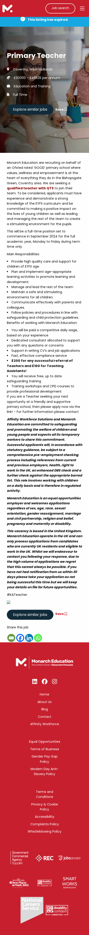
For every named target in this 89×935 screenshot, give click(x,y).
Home (44, 694)
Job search (60, 8)
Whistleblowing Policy (44, 831)
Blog (44, 709)
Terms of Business (44, 749)
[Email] (11, 638)
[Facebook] (20, 638)
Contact (44, 716)
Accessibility (44, 816)
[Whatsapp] (38, 638)
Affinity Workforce (44, 724)
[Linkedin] (29, 638)
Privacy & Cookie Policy (44, 807)
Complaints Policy (44, 824)
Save (60, 109)
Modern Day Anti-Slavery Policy (45, 771)
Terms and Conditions (44, 794)
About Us (44, 702)
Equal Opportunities (44, 741)
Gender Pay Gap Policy (44, 759)
